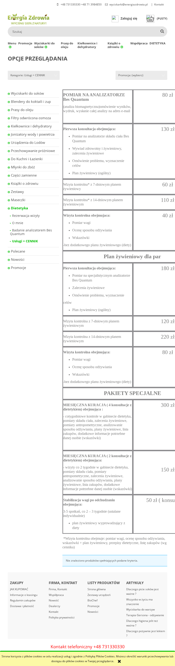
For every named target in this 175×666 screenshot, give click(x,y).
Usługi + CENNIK (25, 241)
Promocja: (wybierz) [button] (130, 75)
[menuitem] (12, 45)
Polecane (18, 251)
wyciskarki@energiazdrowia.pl (128, 4)
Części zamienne (24, 175)
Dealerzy (54, 606)
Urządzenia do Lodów (28, 142)
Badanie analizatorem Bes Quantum (31, 232)
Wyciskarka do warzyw (140, 609)
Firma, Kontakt (58, 589)
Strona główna (97, 589)
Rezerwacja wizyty (26, 215)
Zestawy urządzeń (99, 595)
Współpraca (56, 595)
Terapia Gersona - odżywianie (145, 615)
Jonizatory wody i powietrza (32, 134)
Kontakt (159, 4)
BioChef (93, 600)
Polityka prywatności (62, 617)
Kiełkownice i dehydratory (31, 126)
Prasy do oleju (22, 109)
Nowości (17, 259)
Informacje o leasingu (23, 595)
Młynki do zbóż (23, 167)
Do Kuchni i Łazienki (27, 159)
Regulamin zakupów (22, 600)
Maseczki (18, 200)
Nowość (54, 600)
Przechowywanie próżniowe (33, 150)
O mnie (17, 223)
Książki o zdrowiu (24, 183)
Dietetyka (19, 208)
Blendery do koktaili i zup (31, 101)
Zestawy (17, 191)
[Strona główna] (29, 18)
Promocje (18, 267)
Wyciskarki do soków (27, 93)
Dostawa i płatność (22, 606)
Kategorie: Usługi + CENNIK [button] (27, 75)
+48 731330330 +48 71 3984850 (81, 4)
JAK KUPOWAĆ (19, 589)
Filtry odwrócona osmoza (31, 118)
